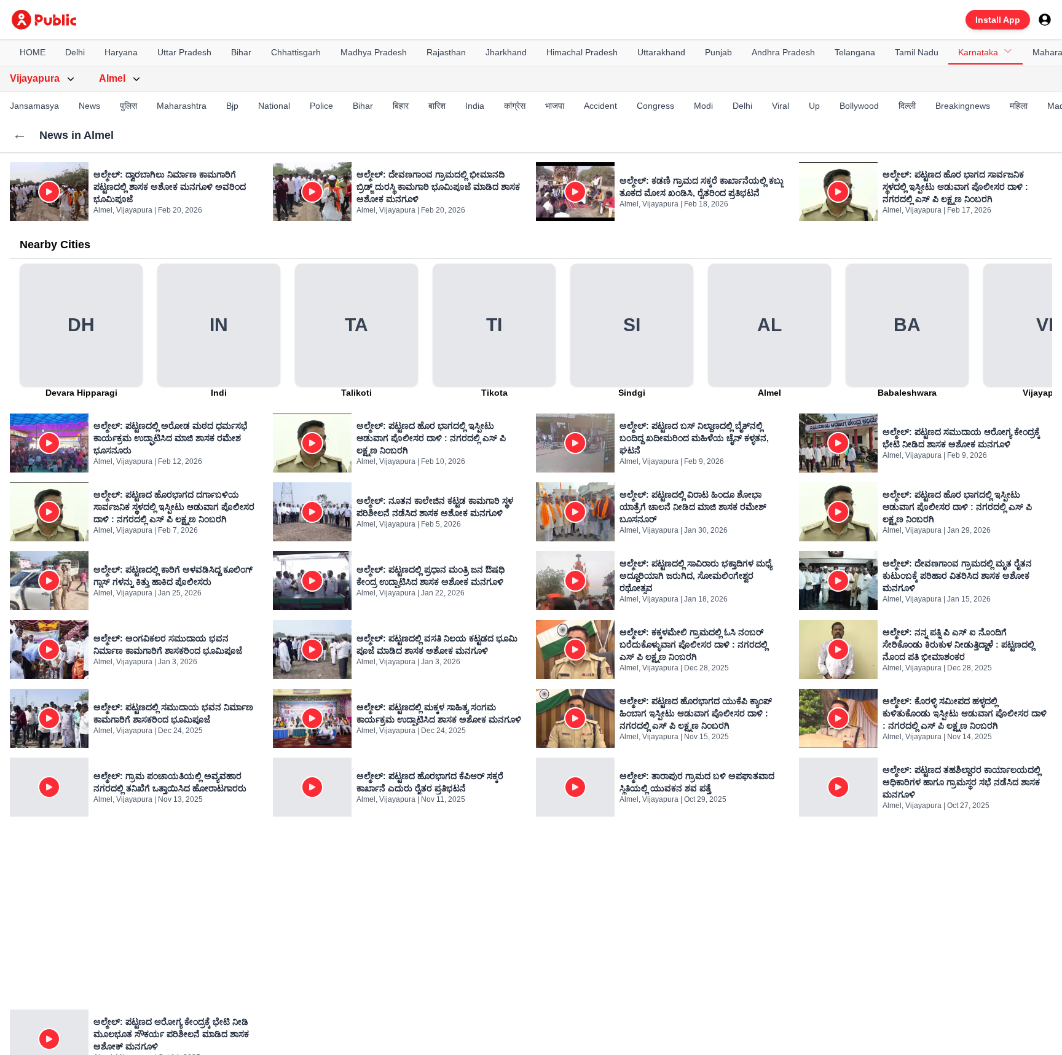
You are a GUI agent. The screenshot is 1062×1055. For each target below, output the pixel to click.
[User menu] (1044, 19)
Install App (997, 20)
